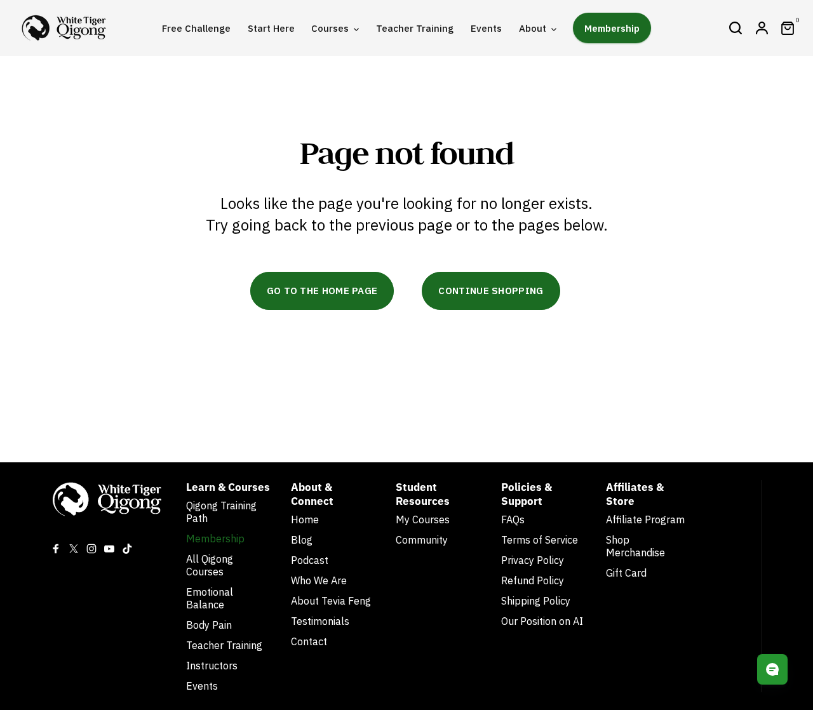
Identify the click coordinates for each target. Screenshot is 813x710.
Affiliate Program (645, 519)
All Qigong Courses (209, 565)
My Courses (423, 519)
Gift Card (626, 572)
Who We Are (319, 580)
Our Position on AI (542, 621)
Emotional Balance (209, 598)
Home (305, 519)
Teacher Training (224, 645)
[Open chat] (772, 669)
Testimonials (320, 621)
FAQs (513, 519)
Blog (301, 539)
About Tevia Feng (331, 600)
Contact (309, 641)
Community (422, 539)
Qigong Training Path (221, 512)
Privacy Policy (532, 560)
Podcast (309, 560)
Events (202, 686)
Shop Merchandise (635, 546)
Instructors (212, 665)
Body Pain (209, 625)
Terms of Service (539, 539)
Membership (215, 538)
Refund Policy (532, 580)
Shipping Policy (535, 600)
